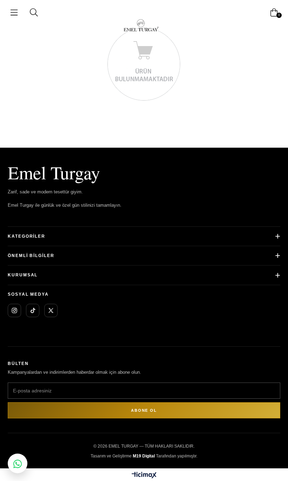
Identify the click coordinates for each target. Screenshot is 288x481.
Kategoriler (26, 236)
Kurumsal (23, 274)
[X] (51, 310)
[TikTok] (32, 310)
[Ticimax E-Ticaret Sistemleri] (144, 475)
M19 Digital (144, 456)
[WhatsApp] (17, 463)
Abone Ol (144, 410)
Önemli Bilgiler (31, 255)
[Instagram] (14, 310)
